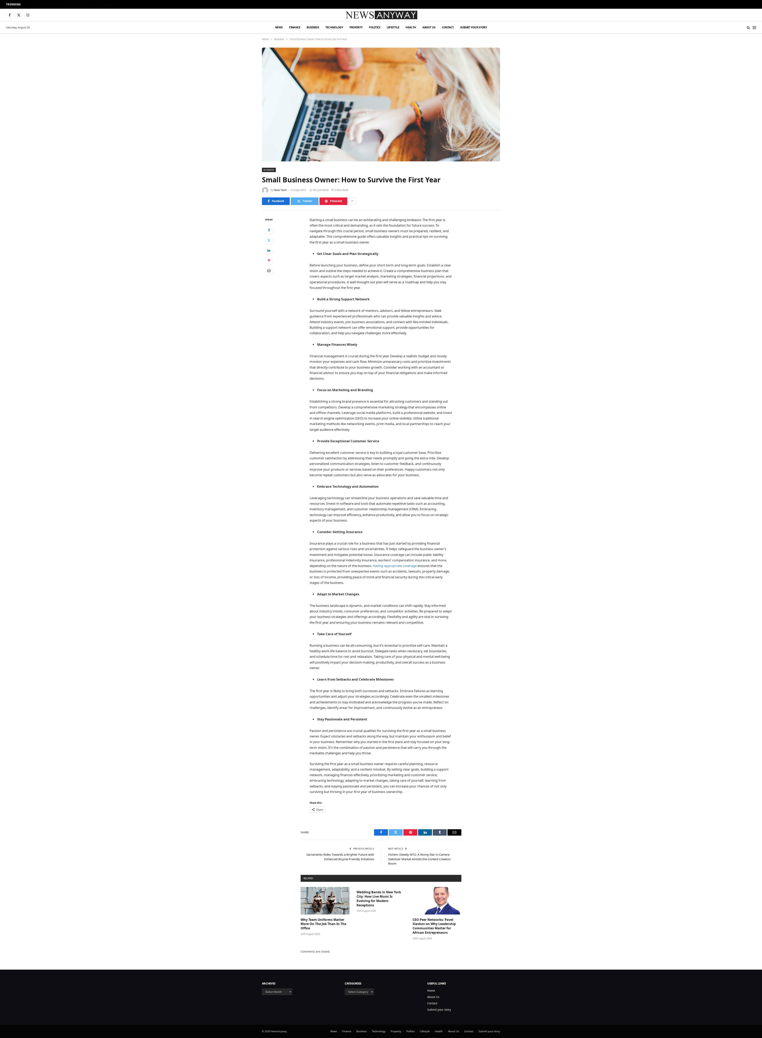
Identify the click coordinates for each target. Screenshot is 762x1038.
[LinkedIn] (269, 250)
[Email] (269, 271)
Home (431, 990)
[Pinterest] (269, 260)
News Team (280, 190)
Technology (334, 27)
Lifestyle (393, 27)
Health (411, 27)
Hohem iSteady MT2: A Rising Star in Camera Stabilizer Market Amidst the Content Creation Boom (419, 858)
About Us (428, 27)
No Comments (321, 190)
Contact (448, 27)
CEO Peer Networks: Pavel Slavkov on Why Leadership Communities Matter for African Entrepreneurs (434, 926)
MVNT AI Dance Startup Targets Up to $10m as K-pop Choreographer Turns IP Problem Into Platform (76, 4)
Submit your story (473, 27)
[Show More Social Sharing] (352, 201)
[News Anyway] (381, 15)
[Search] (748, 27)
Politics (374, 27)
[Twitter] (269, 240)
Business (313, 27)
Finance (294, 27)
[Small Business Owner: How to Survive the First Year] (381, 104)
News (279, 27)
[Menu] (754, 27)
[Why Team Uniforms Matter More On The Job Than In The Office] (325, 900)
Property (356, 27)
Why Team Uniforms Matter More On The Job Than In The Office (323, 924)
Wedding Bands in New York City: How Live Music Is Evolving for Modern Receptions (379, 898)
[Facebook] (269, 230)
